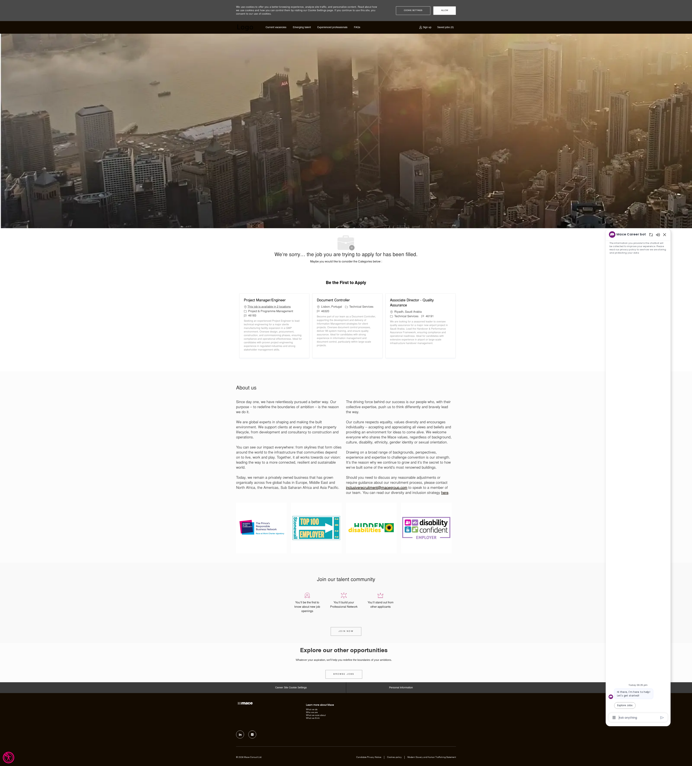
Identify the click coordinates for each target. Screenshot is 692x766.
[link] (343, 674)
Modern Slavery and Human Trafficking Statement (431, 757)
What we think (313, 718)
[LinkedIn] (240, 734)
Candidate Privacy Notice (368, 757)
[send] (662, 717)
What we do (312, 710)
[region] (638, 476)
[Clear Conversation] (651, 234)
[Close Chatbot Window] (664, 234)
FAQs (357, 27)
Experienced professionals (332, 27)
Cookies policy (394, 757)
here (444, 493)
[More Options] (614, 717)
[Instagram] (252, 734)
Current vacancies (276, 27)
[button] (413, 10)
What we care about (316, 715)
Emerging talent (302, 27)
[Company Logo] (245, 27)
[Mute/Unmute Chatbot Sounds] (658, 234)
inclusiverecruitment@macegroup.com (376, 488)
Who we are (312, 712)
